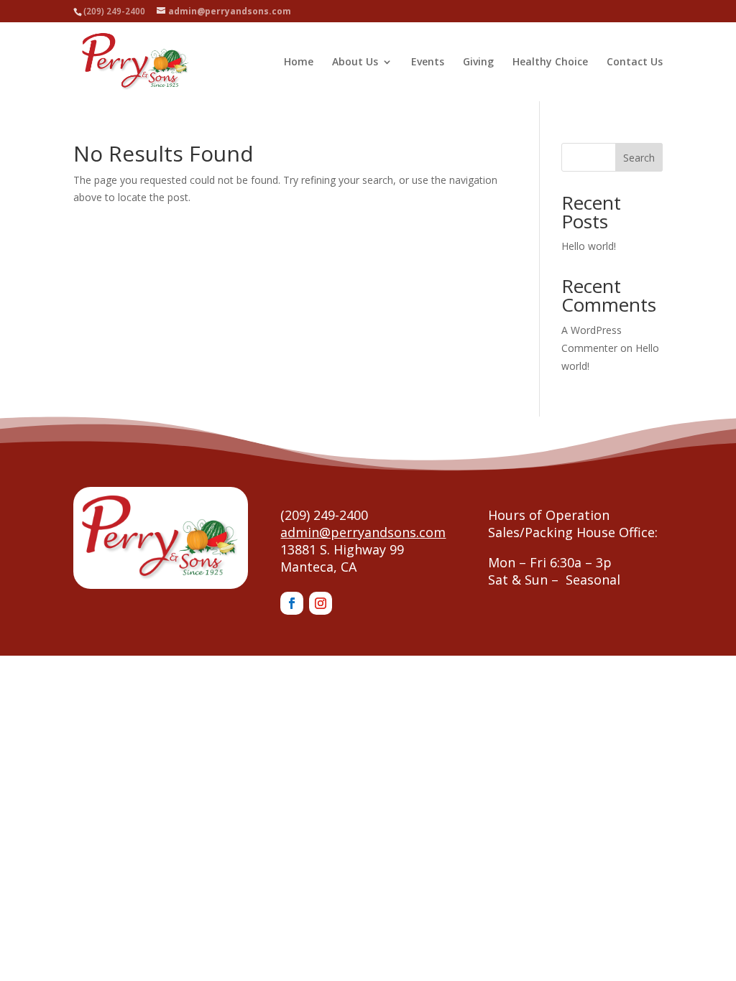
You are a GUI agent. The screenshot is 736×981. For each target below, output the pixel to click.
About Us (355, 62)
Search (639, 157)
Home (298, 62)
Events (427, 62)
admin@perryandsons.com (363, 532)
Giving (478, 62)
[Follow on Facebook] (291, 603)
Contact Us (635, 62)
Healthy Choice (550, 62)
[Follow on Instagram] (320, 603)
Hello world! (588, 246)
